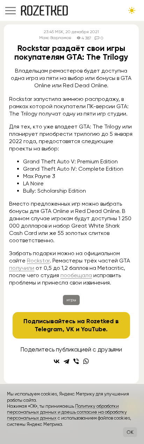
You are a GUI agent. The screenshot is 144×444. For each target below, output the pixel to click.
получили (21, 268)
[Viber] (76, 361)
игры (71, 299)
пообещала (76, 275)
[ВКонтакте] (56, 361)
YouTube (93, 329)
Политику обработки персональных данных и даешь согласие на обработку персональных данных (67, 412)
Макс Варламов (55, 38)
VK (70, 329)
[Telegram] (66, 361)
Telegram (49, 329)
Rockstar (38, 260)
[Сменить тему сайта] (132, 10)
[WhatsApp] (86, 361)
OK (130, 432)
